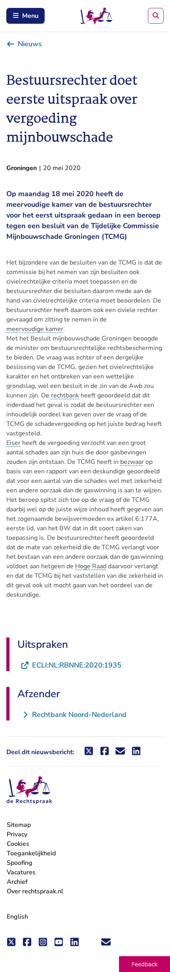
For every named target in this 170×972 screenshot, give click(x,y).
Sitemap (19, 825)
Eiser (13, 443)
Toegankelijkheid (31, 853)
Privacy (17, 834)
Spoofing (19, 863)
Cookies (18, 844)
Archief (17, 881)
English (17, 916)
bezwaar (132, 462)
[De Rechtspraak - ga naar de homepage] (29, 790)
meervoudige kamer (34, 329)
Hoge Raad (90, 566)
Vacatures (21, 872)
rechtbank (65, 395)
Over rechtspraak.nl (35, 891)
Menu (30, 15)
